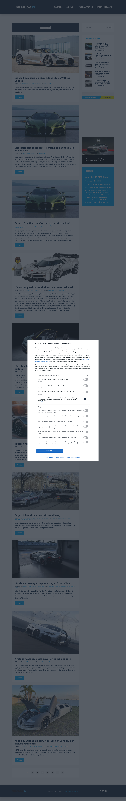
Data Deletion (49, 457)
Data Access (60, 457)
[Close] (95, 343)
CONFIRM (49, 451)
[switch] (85, 379)
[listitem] (63, 375)
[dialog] (63, 400)
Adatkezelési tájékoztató (73, 457)
